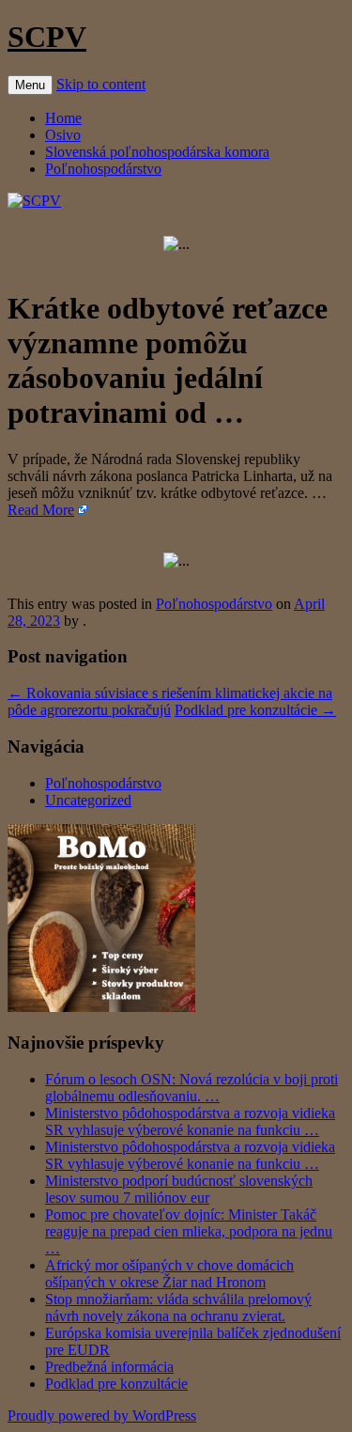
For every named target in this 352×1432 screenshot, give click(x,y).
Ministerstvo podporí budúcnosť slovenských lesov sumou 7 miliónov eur (179, 1189)
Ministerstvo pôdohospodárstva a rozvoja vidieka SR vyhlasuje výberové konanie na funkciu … (190, 1121)
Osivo (63, 135)
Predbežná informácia (109, 1367)
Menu (30, 85)
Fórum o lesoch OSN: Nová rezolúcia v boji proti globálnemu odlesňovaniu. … (191, 1087)
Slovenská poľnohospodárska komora (157, 152)
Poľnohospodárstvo (103, 169)
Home (63, 118)
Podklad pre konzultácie (255, 710)
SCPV (47, 37)
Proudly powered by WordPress (102, 1416)
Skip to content (100, 84)
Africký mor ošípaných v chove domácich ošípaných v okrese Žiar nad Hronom (169, 1273)
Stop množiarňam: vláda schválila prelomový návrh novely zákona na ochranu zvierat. (178, 1307)
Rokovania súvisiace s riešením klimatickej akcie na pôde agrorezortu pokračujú (170, 701)
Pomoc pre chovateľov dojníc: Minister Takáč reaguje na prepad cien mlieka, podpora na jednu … (188, 1231)
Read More (41, 510)
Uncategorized (88, 800)
